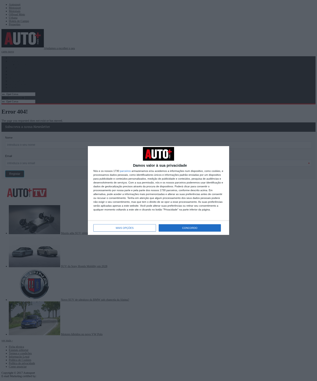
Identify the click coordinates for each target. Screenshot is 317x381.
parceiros (125, 171)
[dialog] (158, 190)
